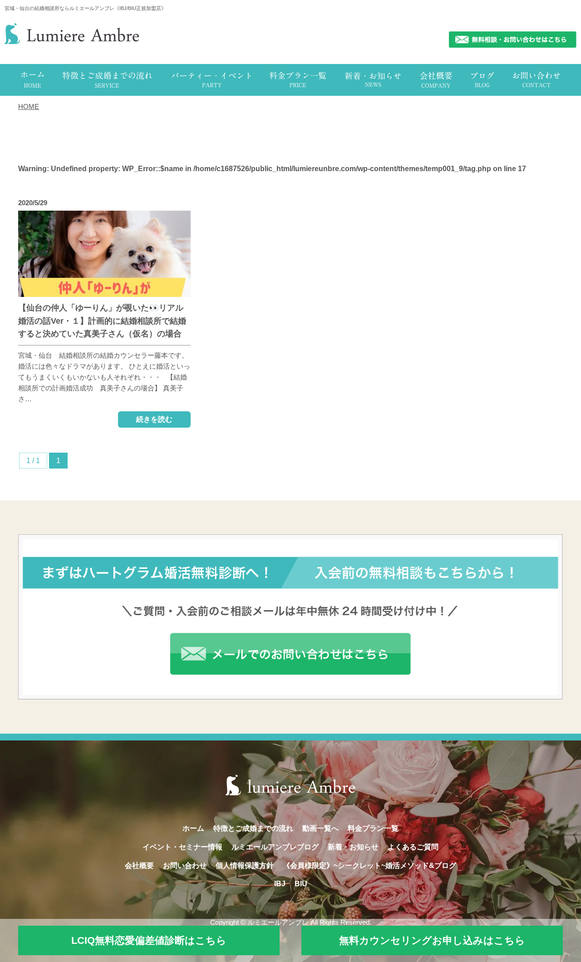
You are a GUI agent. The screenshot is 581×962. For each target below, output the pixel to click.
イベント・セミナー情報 (182, 847)
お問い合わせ (185, 865)
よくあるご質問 (413, 847)
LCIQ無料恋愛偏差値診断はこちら (148, 940)
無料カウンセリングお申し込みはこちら (432, 940)
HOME (28, 106)
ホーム (193, 828)
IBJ (280, 884)
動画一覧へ (320, 828)
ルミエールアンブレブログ (275, 847)
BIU (301, 884)
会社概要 (139, 865)
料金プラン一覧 (373, 828)
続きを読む (154, 419)
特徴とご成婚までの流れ (253, 828)
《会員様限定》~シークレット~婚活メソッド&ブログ (369, 865)
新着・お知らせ (353, 847)
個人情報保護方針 (245, 865)
